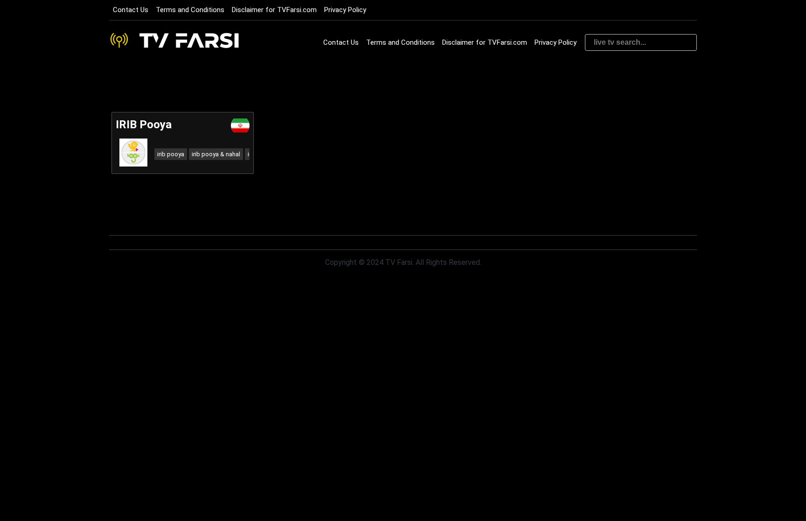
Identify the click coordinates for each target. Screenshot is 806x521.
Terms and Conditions (190, 10)
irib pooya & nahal (216, 154)
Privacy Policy (345, 10)
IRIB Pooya (144, 124)
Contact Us (130, 10)
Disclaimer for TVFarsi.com (274, 10)
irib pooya (170, 154)
